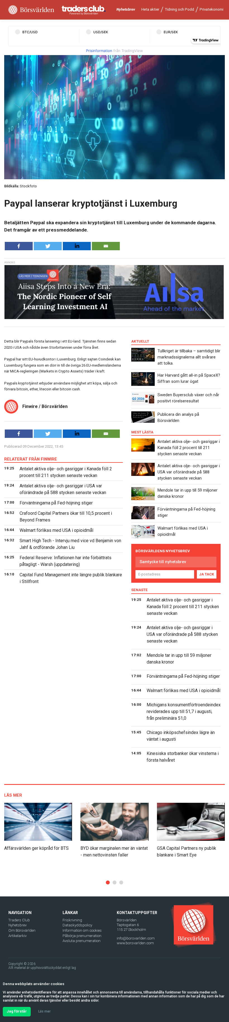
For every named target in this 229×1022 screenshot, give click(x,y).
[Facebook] (19, 246)
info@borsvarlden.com (136, 938)
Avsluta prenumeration (82, 941)
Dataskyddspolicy (77, 925)
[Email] (106, 246)
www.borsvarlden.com (135, 943)
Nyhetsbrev (125, 9)
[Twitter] (48, 246)
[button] (107, 882)
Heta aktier (150, 9)
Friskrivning (72, 920)
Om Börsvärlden (21, 930)
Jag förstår (17, 1011)
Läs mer (44, 1011)
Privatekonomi (211, 9)
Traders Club (19, 920)
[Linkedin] (77, 246)
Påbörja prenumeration (82, 936)
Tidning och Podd (179, 9)
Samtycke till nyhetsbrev (163, 561)
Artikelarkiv (17, 936)
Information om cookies (82, 930)
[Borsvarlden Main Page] (31, 10)
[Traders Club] (84, 10)
